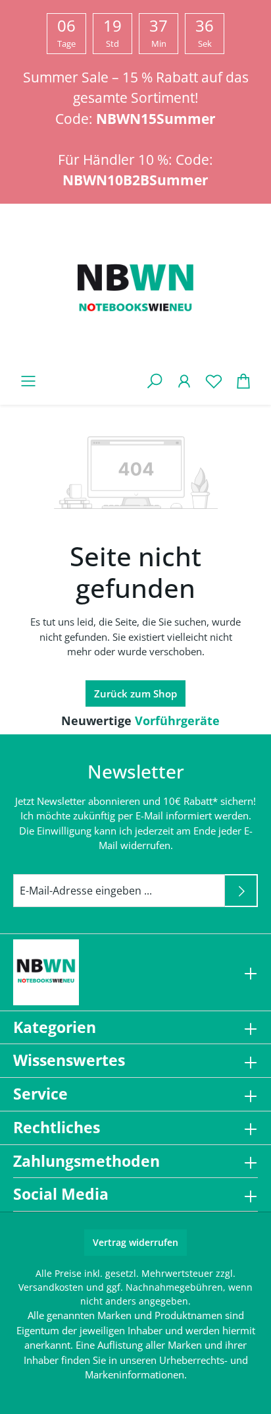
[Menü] (28, 380)
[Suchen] (154, 380)
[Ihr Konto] (184, 380)
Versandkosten (51, 1287)
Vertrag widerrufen (135, 1242)
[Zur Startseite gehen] (135, 291)
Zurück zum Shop (135, 693)
